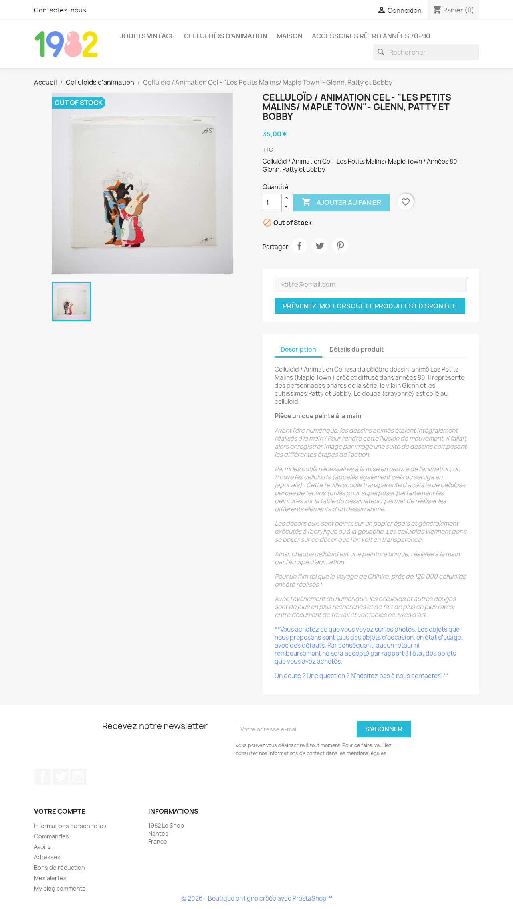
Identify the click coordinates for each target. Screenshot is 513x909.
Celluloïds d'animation (225, 36)
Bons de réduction (59, 867)
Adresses (47, 857)
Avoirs (42, 846)
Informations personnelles (70, 826)
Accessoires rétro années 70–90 (371, 36)
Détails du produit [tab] (356, 349)
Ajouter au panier (341, 202)
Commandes (51, 836)
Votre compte (59, 811)
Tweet (320, 246)
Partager (299, 246)
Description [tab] (298, 349)
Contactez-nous (60, 10)
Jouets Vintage (147, 36)
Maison (290, 36)
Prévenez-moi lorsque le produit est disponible (370, 306)
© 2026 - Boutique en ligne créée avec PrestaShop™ (256, 898)
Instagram (78, 777)
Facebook (43, 777)
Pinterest (340, 246)
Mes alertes (50, 878)
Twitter (61, 777)
